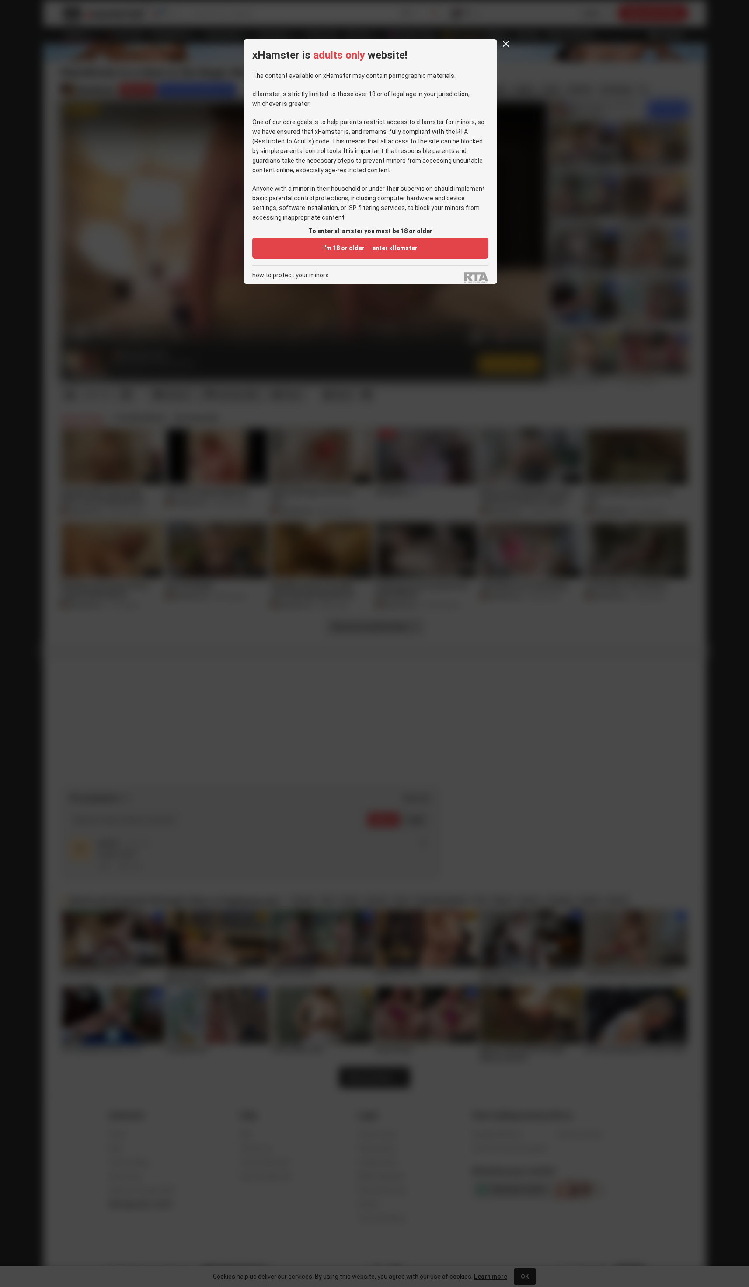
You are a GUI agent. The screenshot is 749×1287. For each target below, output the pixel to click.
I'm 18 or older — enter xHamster (370, 248)
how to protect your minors (290, 275)
